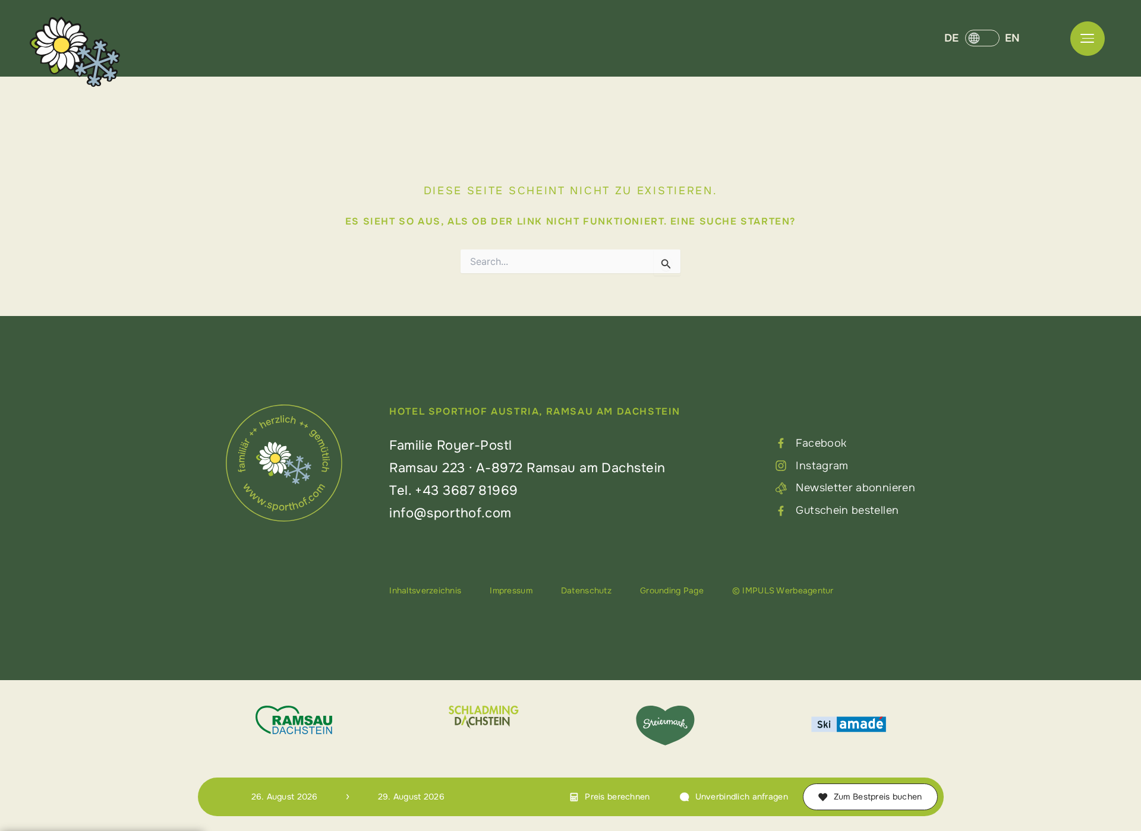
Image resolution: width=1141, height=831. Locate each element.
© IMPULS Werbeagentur (783, 590)
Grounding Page (672, 590)
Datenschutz (586, 590)
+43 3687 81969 (466, 490)
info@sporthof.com (450, 513)
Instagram (822, 465)
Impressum (511, 590)
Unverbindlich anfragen (741, 796)
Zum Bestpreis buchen (878, 796)
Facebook (821, 443)
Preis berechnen (617, 796)
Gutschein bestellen (847, 510)
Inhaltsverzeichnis (425, 590)
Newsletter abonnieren (855, 487)
